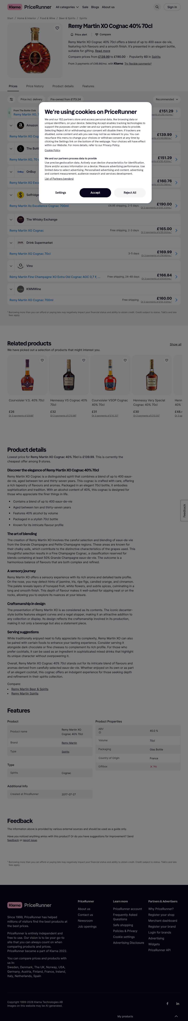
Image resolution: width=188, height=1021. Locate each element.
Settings (60, 192)
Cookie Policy (52, 150)
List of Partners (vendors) (59, 178)
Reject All (130, 192)
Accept (95, 192)
